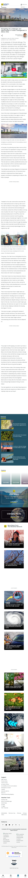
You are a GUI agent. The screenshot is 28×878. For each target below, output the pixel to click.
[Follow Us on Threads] (16, 825)
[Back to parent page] (3, 6)
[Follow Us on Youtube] (9, 825)
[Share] (2, 35)
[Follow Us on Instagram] (6, 825)
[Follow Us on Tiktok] (12, 825)
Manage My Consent (6, 787)
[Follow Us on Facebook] (3, 825)
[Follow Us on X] (19, 825)
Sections (23, 7)
